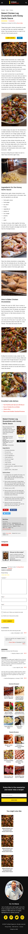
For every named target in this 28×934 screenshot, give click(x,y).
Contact (21, 926)
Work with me (15, 926)
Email (2, 604)
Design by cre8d (14, 929)
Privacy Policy (8, 926)
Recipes (3, 10)
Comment (3, 577)
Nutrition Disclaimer (7, 529)
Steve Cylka (20, 23)
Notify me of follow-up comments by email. (13, 612)
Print (21, 441)
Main (7, 10)
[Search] (26, 2)
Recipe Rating (4, 572)
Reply (25, 632)
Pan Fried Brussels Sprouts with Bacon (13, 404)
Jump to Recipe (10, 37)
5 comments (11, 20)
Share (19, 37)
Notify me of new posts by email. (10, 615)
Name (3, 596)
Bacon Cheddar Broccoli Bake (11, 407)
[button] (18, 436)
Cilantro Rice (6, 409)
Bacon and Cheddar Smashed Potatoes (14, 411)
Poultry (11, 10)
